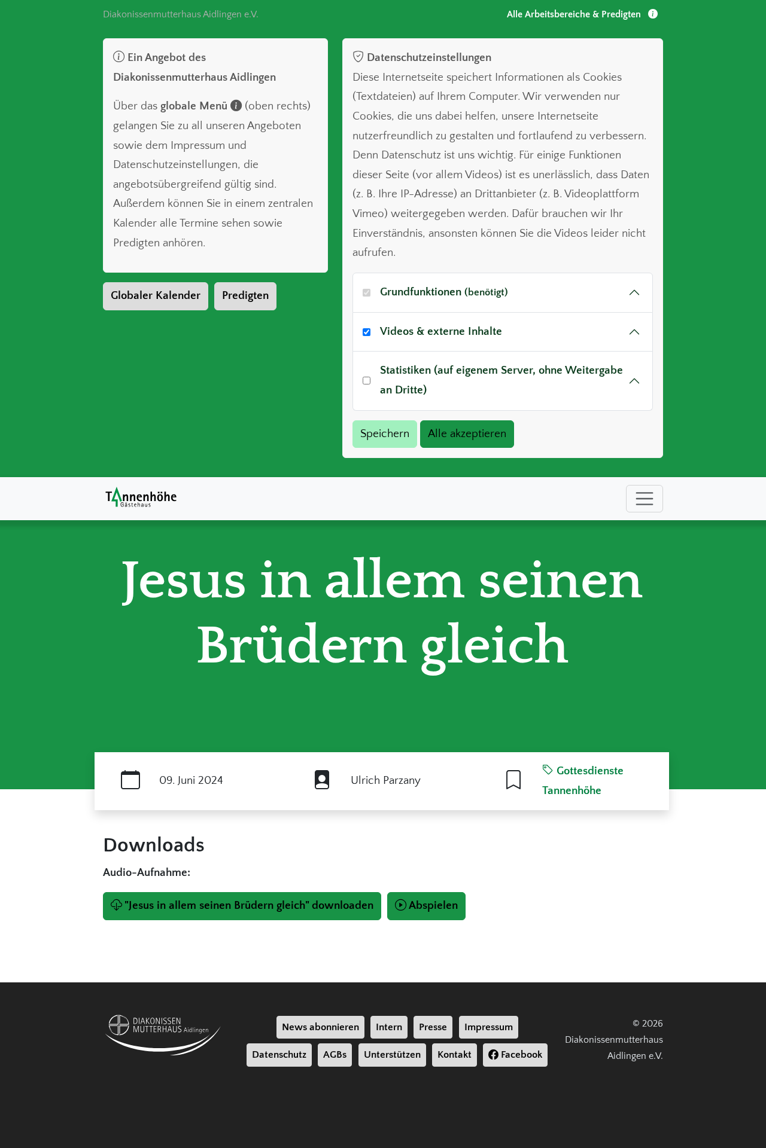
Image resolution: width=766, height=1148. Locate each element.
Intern (389, 1027)
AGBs (334, 1054)
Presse (433, 1027)
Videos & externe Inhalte (441, 331)
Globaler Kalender (155, 295)
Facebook (520, 1054)
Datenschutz (279, 1054)
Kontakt (454, 1054)
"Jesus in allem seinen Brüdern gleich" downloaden (248, 905)
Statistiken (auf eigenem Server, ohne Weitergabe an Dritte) (501, 380)
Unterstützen (392, 1054)
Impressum (488, 1027)
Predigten (245, 295)
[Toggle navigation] (644, 498)
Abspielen (433, 905)
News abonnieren (320, 1027)
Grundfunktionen (444, 292)
